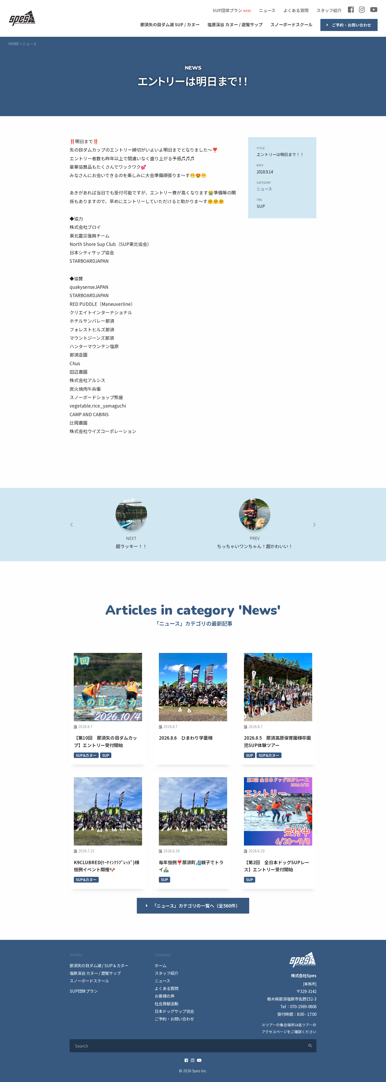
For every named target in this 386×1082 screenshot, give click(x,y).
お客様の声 (164, 996)
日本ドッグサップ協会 (174, 1011)
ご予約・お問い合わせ (351, 25)
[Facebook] (351, 10)
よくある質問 (296, 10)
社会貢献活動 (166, 1003)
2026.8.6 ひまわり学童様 (185, 737)
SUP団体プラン (227, 10)
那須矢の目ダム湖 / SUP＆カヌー (99, 965)
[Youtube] (374, 10)
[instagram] (362, 10)
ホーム (160, 965)
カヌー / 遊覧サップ (235, 25)
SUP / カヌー (170, 25)
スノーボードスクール (291, 24)
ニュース (267, 10)
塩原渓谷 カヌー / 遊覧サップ (95, 973)
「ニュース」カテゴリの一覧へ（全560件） (196, 905)
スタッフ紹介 (329, 10)
